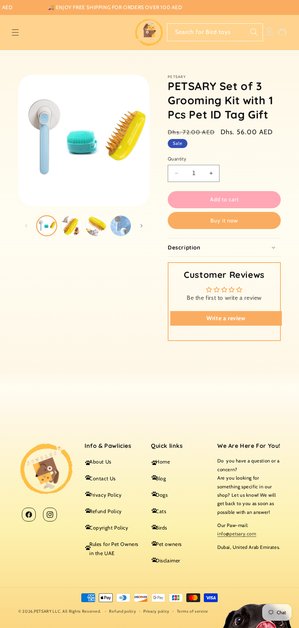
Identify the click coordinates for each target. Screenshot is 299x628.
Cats (161, 511)
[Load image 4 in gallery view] (120, 225)
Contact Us (102, 478)
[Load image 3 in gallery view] (96, 225)
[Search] (254, 32)
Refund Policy (105, 511)
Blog (161, 478)
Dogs (162, 495)
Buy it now (224, 220)
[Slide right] (141, 226)
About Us (100, 461)
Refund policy (122, 611)
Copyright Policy (108, 527)
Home (163, 461)
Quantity (177, 159)
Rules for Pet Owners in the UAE (114, 549)
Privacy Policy (105, 495)
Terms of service (192, 611)
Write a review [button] (225, 318)
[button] (15, 32)
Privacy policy (156, 611)
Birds (161, 527)
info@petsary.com (236, 533)
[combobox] (215, 32)
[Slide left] (26, 226)
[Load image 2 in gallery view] (71, 225)
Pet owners (169, 544)
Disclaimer (168, 560)
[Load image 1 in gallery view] (46, 225)
